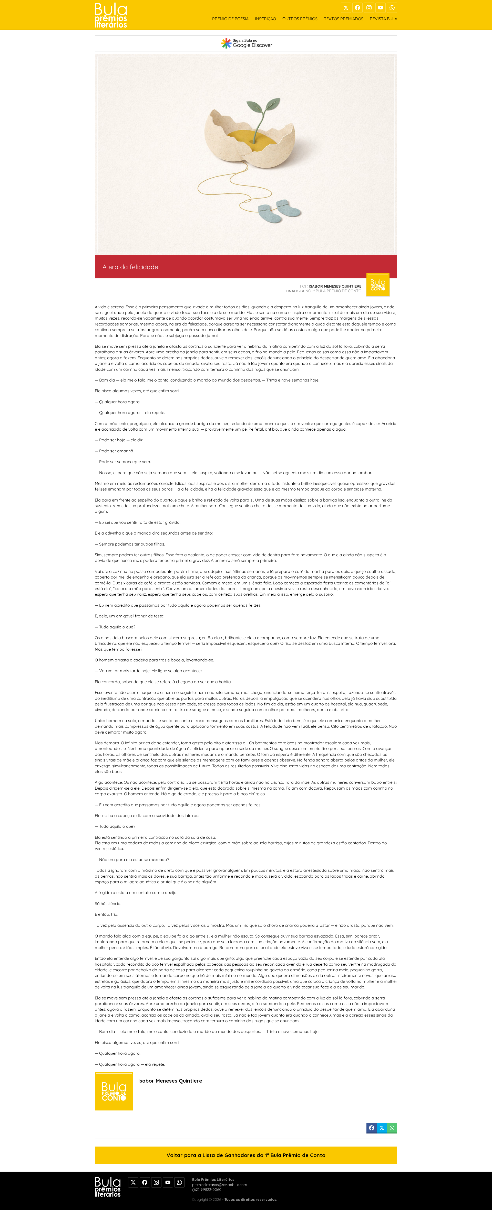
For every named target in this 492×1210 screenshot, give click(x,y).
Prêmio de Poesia (230, 19)
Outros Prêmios (299, 19)
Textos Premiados (343, 19)
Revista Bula (383, 19)
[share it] (371, 1128)
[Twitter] (346, 8)
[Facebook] (357, 8)
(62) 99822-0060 (206, 1189)
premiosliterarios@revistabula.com (219, 1184)
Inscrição (265, 19)
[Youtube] (380, 8)
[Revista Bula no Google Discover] (246, 43)
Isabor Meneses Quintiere (335, 286)
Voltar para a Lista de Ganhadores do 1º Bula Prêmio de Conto (246, 1155)
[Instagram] (369, 8)
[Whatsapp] (392, 8)
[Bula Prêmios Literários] (111, 15)
